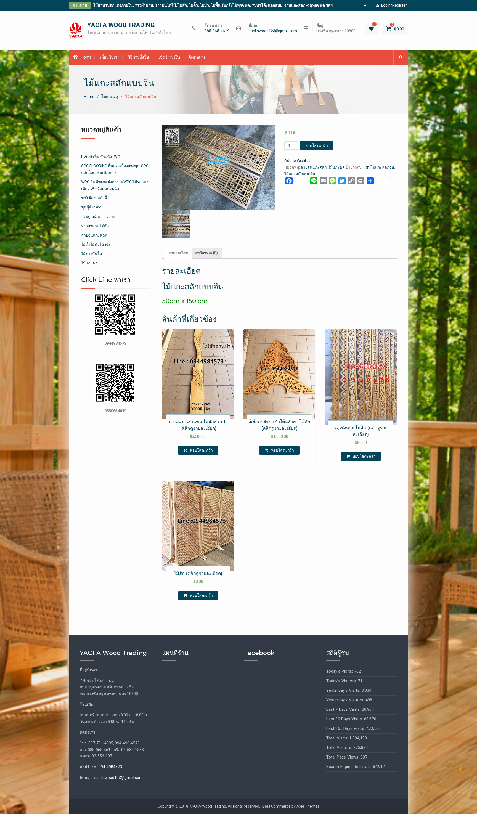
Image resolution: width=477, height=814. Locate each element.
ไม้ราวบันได (91, 253)
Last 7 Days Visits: (344, 709)
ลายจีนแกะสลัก (314, 167)
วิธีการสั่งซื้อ (138, 57)
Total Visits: (337, 738)
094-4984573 (110, 767)
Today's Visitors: (342, 680)
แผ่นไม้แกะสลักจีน (378, 167)
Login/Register (394, 5)
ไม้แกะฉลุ (110, 96)
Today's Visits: (340, 671)
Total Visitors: (339, 747)
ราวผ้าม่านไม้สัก (95, 226)
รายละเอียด (178, 253)
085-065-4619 (217, 31)
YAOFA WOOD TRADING (121, 25)
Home (86, 57)
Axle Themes (308, 806)
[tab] (178, 253)
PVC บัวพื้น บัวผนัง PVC (100, 157)
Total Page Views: (343, 757)
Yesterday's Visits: (344, 690)
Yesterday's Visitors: (345, 700)
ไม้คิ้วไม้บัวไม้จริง (95, 244)
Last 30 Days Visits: (345, 719)
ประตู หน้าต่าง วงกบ (98, 216)
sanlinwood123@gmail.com (273, 31)
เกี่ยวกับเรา (110, 57)
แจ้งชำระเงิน (168, 57)
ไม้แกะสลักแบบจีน (299, 174)
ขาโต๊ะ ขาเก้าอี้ (94, 198)
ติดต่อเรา (196, 57)
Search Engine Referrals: (349, 766)
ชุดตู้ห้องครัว (91, 207)
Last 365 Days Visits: (346, 728)
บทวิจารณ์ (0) (206, 253)
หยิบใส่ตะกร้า (316, 145)
